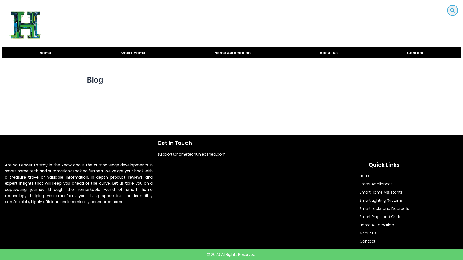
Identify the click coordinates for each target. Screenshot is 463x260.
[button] (452, 10)
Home (45, 53)
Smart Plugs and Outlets (382, 217)
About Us (329, 53)
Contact (415, 53)
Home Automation (232, 53)
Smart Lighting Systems (381, 200)
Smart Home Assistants (381, 192)
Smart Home (132, 53)
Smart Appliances (376, 184)
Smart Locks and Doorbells (384, 208)
